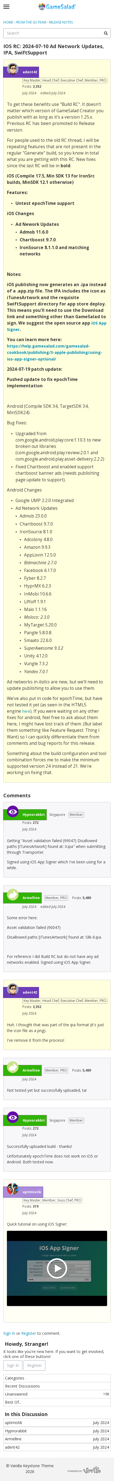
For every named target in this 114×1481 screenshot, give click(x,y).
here (26, 711)
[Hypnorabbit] (13, 811)
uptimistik (32, 1192)
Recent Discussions (22, 1386)
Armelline (31, 897)
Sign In (9, 1333)
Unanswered (57, 1394)
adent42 (30, 72)
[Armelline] (13, 894)
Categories (14, 1378)
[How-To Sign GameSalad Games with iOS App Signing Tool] (57, 1268)
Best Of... (13, 1402)
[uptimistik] (13, 1189)
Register (28, 1333)
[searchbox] (57, 33)
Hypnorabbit (34, 814)
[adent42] (13, 69)
